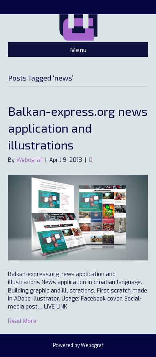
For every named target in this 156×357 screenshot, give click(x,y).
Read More (22, 321)
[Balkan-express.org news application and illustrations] (78, 217)
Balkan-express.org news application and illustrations (78, 128)
